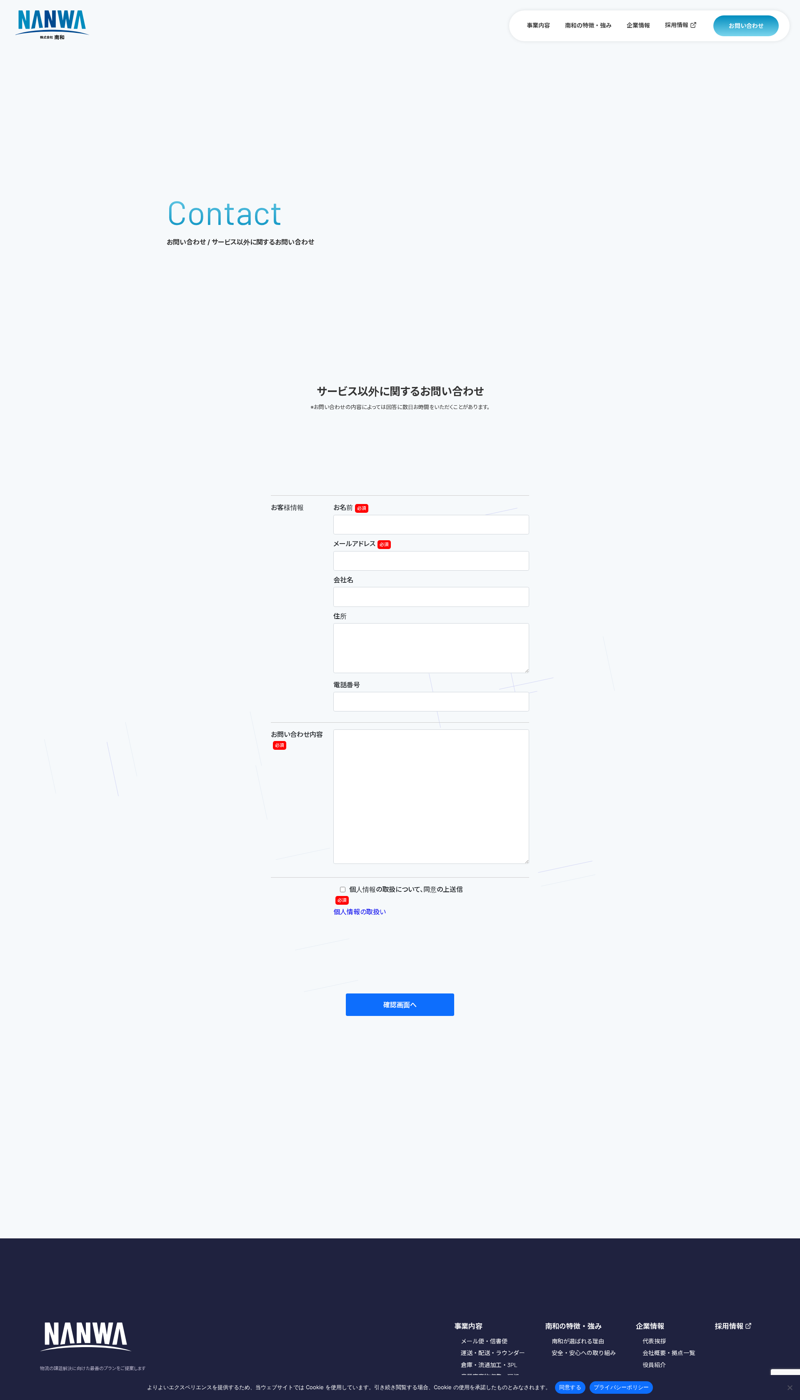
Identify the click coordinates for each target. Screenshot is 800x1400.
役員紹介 (654, 1364)
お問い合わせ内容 (297, 739)
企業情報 (638, 25)
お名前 (349, 507)
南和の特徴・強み (588, 25)
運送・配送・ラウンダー (493, 1352)
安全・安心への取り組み (584, 1352)
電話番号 (346, 685)
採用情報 (676, 24)
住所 (340, 616)
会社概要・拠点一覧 (668, 1352)
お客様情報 (287, 507)
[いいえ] (789, 1387)
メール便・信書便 (484, 1341)
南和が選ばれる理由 (578, 1341)
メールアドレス (361, 543)
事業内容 (538, 25)
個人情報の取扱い (359, 912)
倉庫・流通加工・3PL (489, 1364)
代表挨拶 (654, 1341)
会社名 (343, 580)
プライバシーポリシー (621, 1387)
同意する (570, 1387)
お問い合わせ (746, 25)
